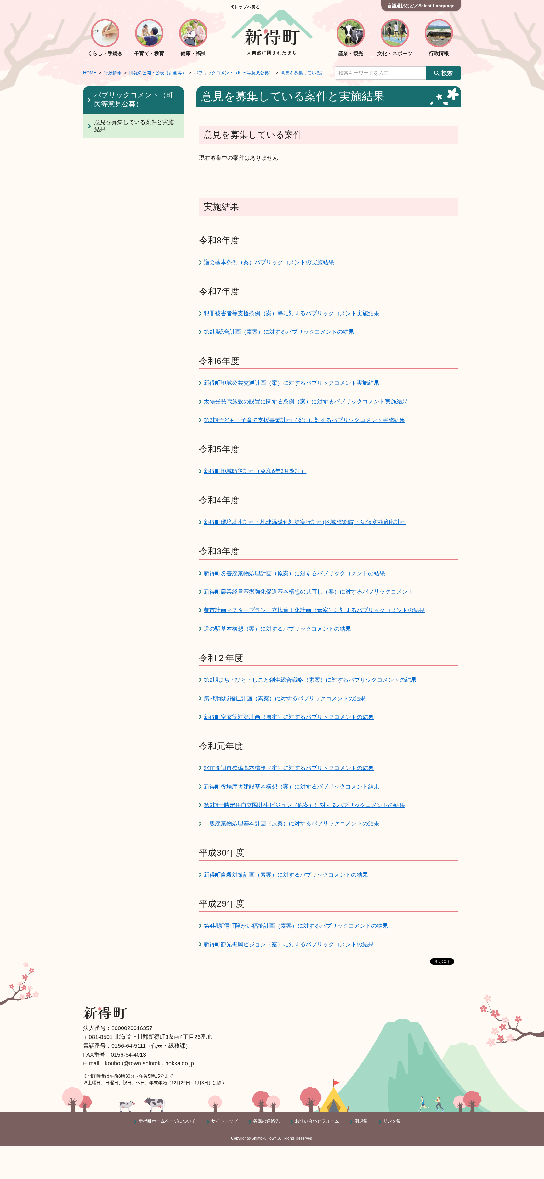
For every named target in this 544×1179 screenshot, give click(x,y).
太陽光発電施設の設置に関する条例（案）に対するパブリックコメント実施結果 (306, 401)
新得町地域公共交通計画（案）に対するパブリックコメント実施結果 (291, 383)
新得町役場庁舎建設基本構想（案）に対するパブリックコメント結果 (291, 786)
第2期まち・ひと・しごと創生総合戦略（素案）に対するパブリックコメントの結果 (310, 680)
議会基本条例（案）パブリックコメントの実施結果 (269, 262)
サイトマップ (224, 1121)
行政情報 (113, 72)
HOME (89, 72)
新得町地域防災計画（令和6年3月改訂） (255, 471)
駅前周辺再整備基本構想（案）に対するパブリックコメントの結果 (289, 768)
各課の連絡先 (266, 1121)
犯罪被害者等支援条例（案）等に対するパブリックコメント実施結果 (291, 313)
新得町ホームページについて (167, 1121)
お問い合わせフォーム (317, 1121)
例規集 (361, 1121)
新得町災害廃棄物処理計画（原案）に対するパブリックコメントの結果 (294, 573)
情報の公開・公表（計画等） (157, 72)
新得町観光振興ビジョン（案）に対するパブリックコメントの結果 (289, 944)
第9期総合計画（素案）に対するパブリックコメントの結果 (279, 332)
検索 (447, 73)
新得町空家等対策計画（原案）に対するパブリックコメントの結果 (289, 717)
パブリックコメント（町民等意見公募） (233, 72)
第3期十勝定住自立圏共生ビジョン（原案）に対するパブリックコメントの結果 (304, 805)
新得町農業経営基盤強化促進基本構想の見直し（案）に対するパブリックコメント (308, 592)
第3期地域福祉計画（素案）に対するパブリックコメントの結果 (285, 698)
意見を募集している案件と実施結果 (316, 72)
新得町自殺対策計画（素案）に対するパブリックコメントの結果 (286, 875)
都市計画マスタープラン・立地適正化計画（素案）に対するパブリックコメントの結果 (314, 610)
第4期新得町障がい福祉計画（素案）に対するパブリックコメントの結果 (296, 926)
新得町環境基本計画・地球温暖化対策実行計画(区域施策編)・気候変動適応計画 (305, 522)
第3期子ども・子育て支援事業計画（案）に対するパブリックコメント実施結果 (304, 420)
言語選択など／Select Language (421, 5)
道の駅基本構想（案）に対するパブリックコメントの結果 (277, 629)
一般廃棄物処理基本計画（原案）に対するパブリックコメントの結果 (291, 823)
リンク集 (392, 1121)
